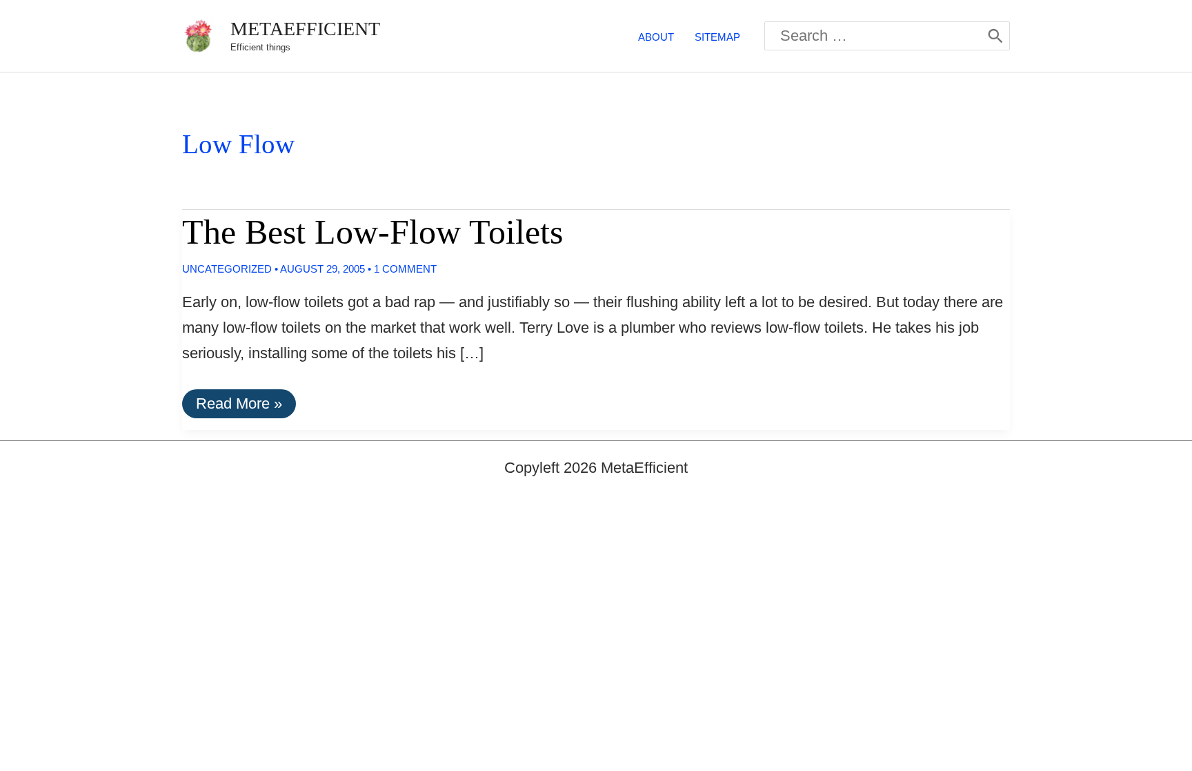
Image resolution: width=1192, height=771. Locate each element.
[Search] (995, 36)
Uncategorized (227, 269)
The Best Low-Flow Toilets (372, 232)
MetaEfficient (305, 28)
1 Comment (405, 269)
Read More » (238, 406)
